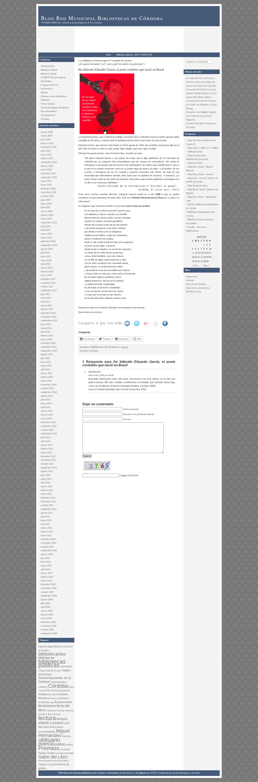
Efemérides (46, 81)
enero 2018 (46, 275)
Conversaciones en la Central (54, 680)
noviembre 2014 (48, 384)
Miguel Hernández (54, 733)
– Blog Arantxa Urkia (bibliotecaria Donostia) (197, 157)
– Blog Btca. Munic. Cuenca (199, 174)
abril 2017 (45, 301)
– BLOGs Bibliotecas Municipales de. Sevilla (202, 206)
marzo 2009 (46, 611)
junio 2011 (45, 516)
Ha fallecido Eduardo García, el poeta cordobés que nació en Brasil (121, 69)
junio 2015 (46, 362)
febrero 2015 (47, 377)
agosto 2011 (47, 513)
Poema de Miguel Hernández (55, 107)
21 (202, 257)
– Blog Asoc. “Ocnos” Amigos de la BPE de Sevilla (202, 180)
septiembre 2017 (49, 290)
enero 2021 (46, 185)
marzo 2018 (46, 268)
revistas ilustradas (65, 753)
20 (199, 257)
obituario (49, 740)
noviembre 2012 (48, 460)
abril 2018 (45, 264)
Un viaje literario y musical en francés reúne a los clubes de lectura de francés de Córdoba (201, 82)
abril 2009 (45, 607)
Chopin (41, 670)
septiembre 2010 (49, 550)
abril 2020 (45, 207)
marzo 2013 (46, 445)
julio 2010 (45, 558)
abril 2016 (45, 332)
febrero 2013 (47, 448)
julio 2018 (45, 252)
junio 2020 (46, 200)
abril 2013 (45, 441)
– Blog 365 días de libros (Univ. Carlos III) (201, 142)
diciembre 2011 (48, 497)
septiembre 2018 (49, 245)
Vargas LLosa (46, 764)
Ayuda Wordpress (181, 773)
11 (193, 253)
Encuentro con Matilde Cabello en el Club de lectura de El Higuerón (201, 116)
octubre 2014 (47, 388)
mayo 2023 (46, 154)
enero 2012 (46, 494)
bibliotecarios (52, 654)
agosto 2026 (47, 132)
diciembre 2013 (48, 422)
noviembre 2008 (48, 626)
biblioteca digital (45, 646)
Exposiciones (63, 702)
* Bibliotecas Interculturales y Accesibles (200, 221)
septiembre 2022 (49, 162)
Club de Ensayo (53, 670)
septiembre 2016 (49, 320)
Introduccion (94, 372)
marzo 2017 (46, 305)
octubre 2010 (47, 547)
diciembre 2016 (48, 313)
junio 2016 (46, 324)
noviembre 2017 (48, 283)
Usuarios (45, 119)
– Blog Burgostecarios (197, 185)
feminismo (47, 706)
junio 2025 (46, 139)
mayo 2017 (46, 298)
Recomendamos (49, 111)
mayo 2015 (46, 365)
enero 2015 (46, 381)
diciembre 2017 (48, 279)
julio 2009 (45, 603)
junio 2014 (46, 399)
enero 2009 (46, 618)
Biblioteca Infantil (49, 70)
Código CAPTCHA (128, 475)
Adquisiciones (47, 66)
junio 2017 (46, 294)
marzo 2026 (46, 135)
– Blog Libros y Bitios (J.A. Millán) (202, 148)
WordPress (128, 773)
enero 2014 (46, 418)
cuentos (43, 686)
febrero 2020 (47, 215)
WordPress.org (193, 291)
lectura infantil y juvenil (52, 721)
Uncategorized (48, 115)
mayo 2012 (46, 479)
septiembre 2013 (49, 433)
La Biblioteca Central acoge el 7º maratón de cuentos (106, 60)
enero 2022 (46, 169)
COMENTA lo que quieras (53, 77)
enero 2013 (46, 452)
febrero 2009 (47, 614)
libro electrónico (47, 726)
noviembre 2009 (48, 588)
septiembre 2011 (49, 509)
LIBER (66, 723)
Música (44, 92)
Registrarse (192, 276)
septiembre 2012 (49, 467)
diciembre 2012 (48, 456)
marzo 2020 (46, 211)
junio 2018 (46, 256)
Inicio (108, 55)
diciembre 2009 (48, 584)
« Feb (195, 265)
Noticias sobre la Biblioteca (54, 96)
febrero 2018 (47, 271)
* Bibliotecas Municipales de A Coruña (200, 214)
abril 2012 (45, 482)
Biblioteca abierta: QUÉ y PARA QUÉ (134, 55)
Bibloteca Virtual (48, 73)
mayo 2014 (46, 403)
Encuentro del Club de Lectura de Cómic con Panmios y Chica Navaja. (201, 104)
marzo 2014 (46, 411)
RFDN (153, 773)
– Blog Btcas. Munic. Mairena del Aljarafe (202, 191)
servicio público (61, 760)
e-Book (54, 694)
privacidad (65, 749)
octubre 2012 (47, 464)
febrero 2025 (47, 143)
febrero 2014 (47, 415)
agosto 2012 (47, 471)
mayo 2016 (46, 328)
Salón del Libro (53, 756)
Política (69, 744)
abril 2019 (45, 230)
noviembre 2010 (48, 543)
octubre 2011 (47, 505)
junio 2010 (46, 562)
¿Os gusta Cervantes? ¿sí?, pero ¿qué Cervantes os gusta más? (110, 64)
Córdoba (58, 686)
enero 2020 (46, 218)
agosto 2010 (47, 554)
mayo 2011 (46, 520)
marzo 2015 (46, 373)
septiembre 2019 (49, 222)
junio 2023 (46, 151)
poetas (59, 744)
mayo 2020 (46, 204)
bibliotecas (46, 658)
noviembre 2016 (48, 317)
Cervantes (66, 666)
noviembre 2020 (48, 192)
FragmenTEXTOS (49, 85)
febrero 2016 (47, 335)
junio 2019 (46, 226)
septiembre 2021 (49, 177)
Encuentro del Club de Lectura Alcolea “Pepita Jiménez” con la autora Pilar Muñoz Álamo (201, 93)
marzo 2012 (46, 486)
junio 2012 (46, 475)
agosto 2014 (47, 396)
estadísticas (63, 698)
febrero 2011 (47, 531)
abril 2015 (45, 369)
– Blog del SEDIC (194, 163)
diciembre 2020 (48, 188)
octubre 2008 (47, 629)
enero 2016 (46, 339)
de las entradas (196, 284)
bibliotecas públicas (52, 663)
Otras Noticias (48, 104)
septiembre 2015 (49, 351)
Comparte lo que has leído (100, 323)
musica (66, 736)
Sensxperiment (45, 760)
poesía (46, 743)
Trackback (93, 351)
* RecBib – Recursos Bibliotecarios (196, 229)
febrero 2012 (47, 490)
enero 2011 (46, 535)
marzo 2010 (46, 573)
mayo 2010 (46, 565)
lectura (47, 718)
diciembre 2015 (48, 343)
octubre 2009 (47, 592)
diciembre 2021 (48, 173)
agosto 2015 (47, 354)
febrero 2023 (47, 158)
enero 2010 (46, 580)
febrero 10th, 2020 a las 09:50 (101, 375)
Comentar (84, 351)
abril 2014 (45, 407)
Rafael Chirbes (46, 753)
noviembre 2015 (48, 347)
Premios (48, 748)
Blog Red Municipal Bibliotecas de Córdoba (102, 17)
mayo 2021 (46, 181)
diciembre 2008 (48, 622)
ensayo (53, 698)
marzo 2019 (46, 234)
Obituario (45, 100)
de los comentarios (198, 288)
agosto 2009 (47, 599)
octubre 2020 (47, 196)
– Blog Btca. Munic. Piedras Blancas (199, 169)
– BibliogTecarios (194, 151)
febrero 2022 (47, 166)
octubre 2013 (47, 430)
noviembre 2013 (48, 426)
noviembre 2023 (48, 147)
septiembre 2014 (49, 392)
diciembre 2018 (48, 241)
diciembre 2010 (48, 539)
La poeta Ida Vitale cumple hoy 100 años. (201, 125)
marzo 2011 (46, 528)
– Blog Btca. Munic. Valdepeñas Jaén (201, 199)
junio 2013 (46, 437)
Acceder (190, 280)
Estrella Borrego (46, 702)
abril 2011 (45, 524)
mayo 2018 (46, 260)
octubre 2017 (47, 286)
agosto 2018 (47, 249)
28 (202, 261)
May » (206, 265)
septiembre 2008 (49, 633)
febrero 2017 (47, 309)
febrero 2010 (47, 577)
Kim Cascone (54, 714)
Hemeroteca (47, 88)
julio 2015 (45, 358)
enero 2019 (46, 237)
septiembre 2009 (49, 595)
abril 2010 (45, 569)
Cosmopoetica (58, 681)
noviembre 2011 (48, 501)
